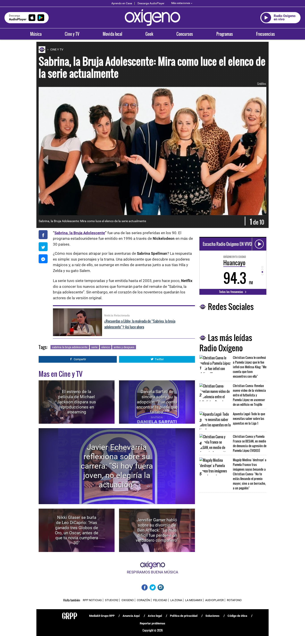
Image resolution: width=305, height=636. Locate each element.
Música (36, 34)
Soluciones (212, 615)
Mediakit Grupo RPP (102, 615)
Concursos (184, 34)
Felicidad (160, 600)
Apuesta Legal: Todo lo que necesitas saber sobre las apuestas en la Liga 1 (249, 418)
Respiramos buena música (152, 572)
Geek (149, 34)
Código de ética (237, 615)
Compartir (80, 359)
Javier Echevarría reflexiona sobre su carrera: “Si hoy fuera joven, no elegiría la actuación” (117, 466)
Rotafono (234, 600)
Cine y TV (72, 34)
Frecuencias (265, 34)
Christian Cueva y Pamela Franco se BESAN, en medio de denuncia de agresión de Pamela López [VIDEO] (249, 443)
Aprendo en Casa (121, 3)
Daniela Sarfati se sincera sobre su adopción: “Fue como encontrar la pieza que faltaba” (157, 402)
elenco (105, 347)
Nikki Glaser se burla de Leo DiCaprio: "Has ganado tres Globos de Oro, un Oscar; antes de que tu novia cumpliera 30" (76, 530)
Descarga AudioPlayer (151, 3)
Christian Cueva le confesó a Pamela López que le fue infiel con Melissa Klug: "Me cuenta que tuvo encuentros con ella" (249, 367)
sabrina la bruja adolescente (70, 347)
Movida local (112, 34)
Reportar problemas (152, 623)
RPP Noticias (92, 600)
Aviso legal (155, 615)
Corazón (143, 600)
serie (94, 347)
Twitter (159, 359)
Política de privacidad (183, 615)
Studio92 (111, 600)
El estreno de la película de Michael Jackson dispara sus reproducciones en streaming (76, 402)
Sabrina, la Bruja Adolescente (79, 233)
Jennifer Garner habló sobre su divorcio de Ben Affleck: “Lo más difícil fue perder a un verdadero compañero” (157, 530)
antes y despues (124, 347)
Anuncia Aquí (131, 615)
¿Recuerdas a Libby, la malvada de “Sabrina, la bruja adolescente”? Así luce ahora (139, 324)
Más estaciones (180, 3)
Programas (224, 34)
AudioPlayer (214, 600)
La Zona (176, 600)
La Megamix (193, 600)
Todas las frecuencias (231, 291)
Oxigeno (127, 600)
